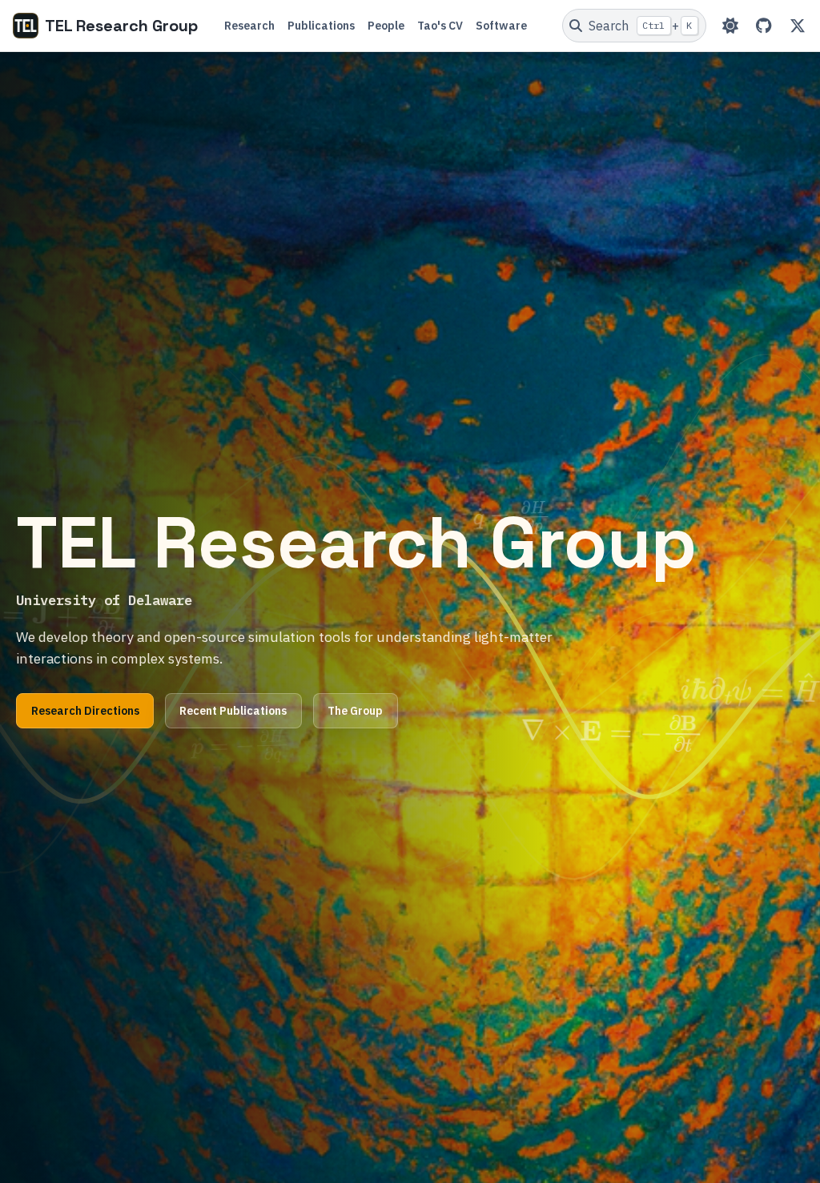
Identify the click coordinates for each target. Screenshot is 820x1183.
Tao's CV (440, 25)
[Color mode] (730, 25)
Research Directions (85, 711)
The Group (355, 711)
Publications (321, 25)
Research (249, 25)
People (386, 25)
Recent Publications (233, 711)
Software (501, 25)
